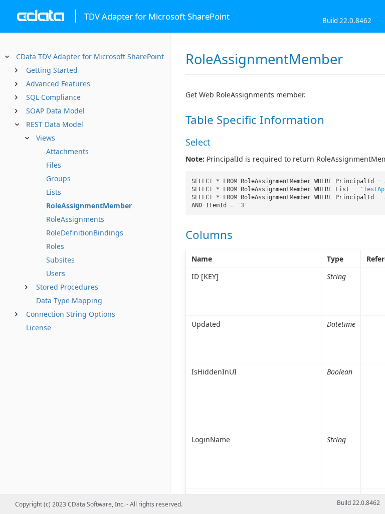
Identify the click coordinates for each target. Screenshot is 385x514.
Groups (58, 178)
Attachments (67, 151)
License (38, 327)
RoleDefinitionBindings (84, 232)
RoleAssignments (75, 219)
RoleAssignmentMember (89, 205)
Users (55, 273)
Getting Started (52, 70)
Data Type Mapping (69, 300)
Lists (53, 192)
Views (45, 138)
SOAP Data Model (55, 110)
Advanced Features (58, 83)
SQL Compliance (53, 97)
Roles (55, 246)
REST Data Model (54, 124)
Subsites (60, 260)
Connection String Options (70, 314)
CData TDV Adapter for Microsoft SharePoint (90, 56)
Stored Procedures (67, 287)
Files (53, 165)
